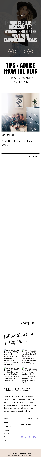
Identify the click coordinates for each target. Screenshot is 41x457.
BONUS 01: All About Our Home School (17, 143)
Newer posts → (29, 323)
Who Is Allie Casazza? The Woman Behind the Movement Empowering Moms (20, 31)
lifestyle (21, 16)
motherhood (8, 135)
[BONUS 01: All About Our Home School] (21, 112)
